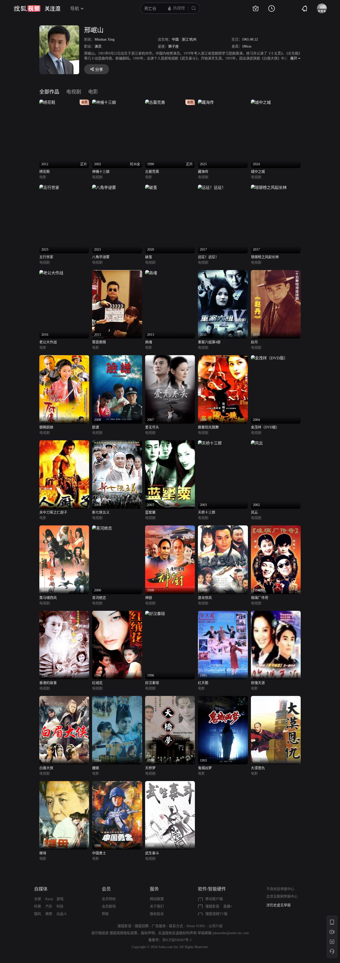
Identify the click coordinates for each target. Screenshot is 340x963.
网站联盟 (157, 899)
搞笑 (48, 914)
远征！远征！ (208, 257)
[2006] (223, 358)
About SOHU (195, 926)
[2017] (212, 187)
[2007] (170, 358)
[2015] (117, 273)
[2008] (117, 358)
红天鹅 (203, 683)
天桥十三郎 (206, 512)
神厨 (148, 598)
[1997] (64, 614)
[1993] (223, 699)
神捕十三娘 (101, 171)
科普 (37, 906)
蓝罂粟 (150, 512)
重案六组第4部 (209, 342)
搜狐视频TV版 (216, 914)
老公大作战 (48, 342)
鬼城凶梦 (205, 768)
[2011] (223, 273)
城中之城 (258, 171)
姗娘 (95, 768)
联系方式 (176, 926)
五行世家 (46, 257)
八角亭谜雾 (101, 257)
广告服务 (159, 926)
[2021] (104, 187)
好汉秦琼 (152, 683)
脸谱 (95, 427)
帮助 (105, 914)
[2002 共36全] (104, 102)
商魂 (148, 342)
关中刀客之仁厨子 (53, 512)
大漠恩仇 (258, 768)
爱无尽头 (152, 427)
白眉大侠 (46, 768)
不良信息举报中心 (280, 889)
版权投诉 (157, 914)
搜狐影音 (212, 906)
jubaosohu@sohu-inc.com (231, 933)
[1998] (170, 528)
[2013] (151, 273)
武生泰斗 (152, 853)
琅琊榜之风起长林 (265, 257)
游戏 (60, 899)
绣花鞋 (44, 171)
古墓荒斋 (152, 171)
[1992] (276, 699)
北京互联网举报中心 (282, 896)
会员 (106, 889)
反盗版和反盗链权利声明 (177, 933)
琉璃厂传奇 (259, 598)
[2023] (49, 187)
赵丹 (254, 342)
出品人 (62, 914)
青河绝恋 (99, 598)
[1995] (223, 614)
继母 (42, 853)
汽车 (48, 906)
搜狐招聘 (142, 926)
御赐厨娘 (46, 427)
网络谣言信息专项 (280, 905)
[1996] (117, 614)
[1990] (117, 784)
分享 (99, 69)
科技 (60, 906)
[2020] (151, 187)
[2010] (276, 273)
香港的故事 (48, 683)
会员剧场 (109, 906)
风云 (254, 512)
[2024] (261, 102)
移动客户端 (214, 899)
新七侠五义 (101, 512)
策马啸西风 (48, 598)
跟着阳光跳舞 (208, 427)
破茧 (148, 257)
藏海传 (203, 171)
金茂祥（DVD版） (265, 427)
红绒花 (97, 683)
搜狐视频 (27, 8)
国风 (37, 914)
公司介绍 (216, 926)
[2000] (102, 528)
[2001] (64, 528)
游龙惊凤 (205, 598)
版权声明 (148, 933)
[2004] (269, 358)
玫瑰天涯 (258, 683)
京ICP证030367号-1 (177, 940)
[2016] (51, 273)
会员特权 (109, 899)
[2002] (257, 443)
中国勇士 (99, 853)
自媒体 (41, 889)
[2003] (64, 443)
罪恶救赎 (99, 342)
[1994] (117, 699)
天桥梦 (150, 768)
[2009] (64, 358)
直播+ (227, 906)
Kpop (49, 899)
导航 (74, 8)
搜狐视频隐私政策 (123, 933)
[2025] (206, 102)
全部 (37, 899)
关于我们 (157, 906)
